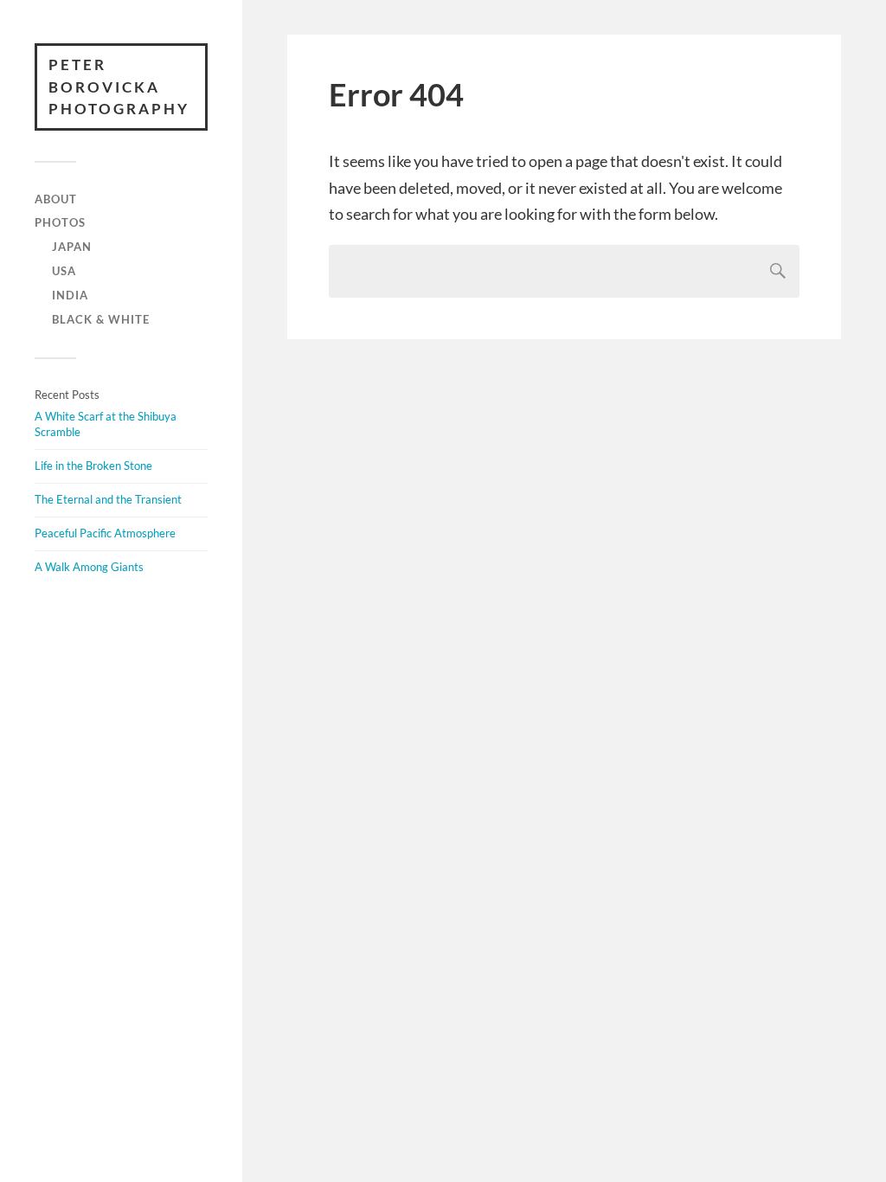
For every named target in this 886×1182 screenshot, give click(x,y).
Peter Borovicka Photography (118, 86)
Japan (72, 247)
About (56, 199)
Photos (60, 222)
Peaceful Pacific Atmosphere (105, 533)
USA (64, 271)
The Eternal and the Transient (108, 499)
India (70, 295)
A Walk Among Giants (89, 567)
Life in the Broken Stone (93, 465)
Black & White (101, 319)
